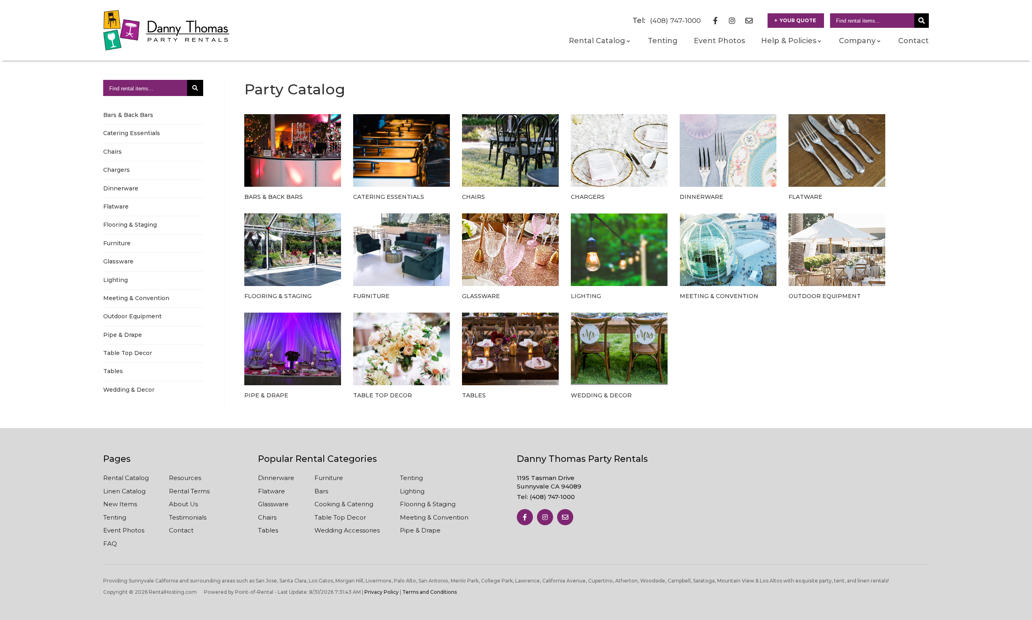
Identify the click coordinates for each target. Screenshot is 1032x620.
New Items (120, 504)
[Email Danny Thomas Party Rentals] (749, 20)
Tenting (663, 40)
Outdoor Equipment (132, 316)
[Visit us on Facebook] (525, 517)
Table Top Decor (127, 353)
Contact (913, 40)
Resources (185, 478)
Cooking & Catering (343, 504)
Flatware (116, 206)
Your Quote (798, 20)
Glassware (118, 261)
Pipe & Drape (122, 334)
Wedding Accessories (347, 530)
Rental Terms (189, 491)
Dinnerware (120, 188)
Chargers (116, 169)
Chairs (112, 151)
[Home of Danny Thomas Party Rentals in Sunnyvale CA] (166, 30)
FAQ (110, 543)
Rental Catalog (126, 478)
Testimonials (187, 517)
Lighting (115, 280)
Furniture (117, 243)
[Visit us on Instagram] (545, 517)
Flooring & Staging (130, 224)
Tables (113, 371)
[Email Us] (565, 517)
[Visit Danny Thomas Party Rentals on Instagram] (732, 20)
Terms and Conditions (429, 592)
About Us (183, 504)
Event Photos (719, 40)
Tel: (546, 497)
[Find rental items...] (921, 20)
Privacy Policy (381, 592)
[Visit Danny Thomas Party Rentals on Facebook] (715, 20)
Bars (321, 491)
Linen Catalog (124, 491)
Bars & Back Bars (128, 115)
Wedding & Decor (128, 389)
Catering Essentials (131, 133)
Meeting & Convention (136, 298)
